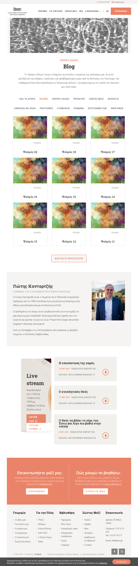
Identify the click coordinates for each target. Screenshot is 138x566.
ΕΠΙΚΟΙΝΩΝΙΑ (37, 491)
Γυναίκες (88, 545)
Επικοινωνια (121, 11)
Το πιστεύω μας (22, 524)
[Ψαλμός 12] (69, 215)
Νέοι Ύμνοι (66, 524)
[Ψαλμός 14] (108, 170)
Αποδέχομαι (121, 562)
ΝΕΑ (81, 11)
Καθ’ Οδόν (42, 533)
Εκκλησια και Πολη (25, 108)
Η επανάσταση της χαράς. (77, 363)
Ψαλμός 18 (69, 152)
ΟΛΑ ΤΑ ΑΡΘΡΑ (27, 98)
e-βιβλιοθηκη (92, 11)
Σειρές (64, 540)
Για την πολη (56, 11)
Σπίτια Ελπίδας (44, 528)
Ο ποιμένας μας (22, 537)
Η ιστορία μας (21, 528)
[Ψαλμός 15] (69, 170)
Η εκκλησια (63, 108)
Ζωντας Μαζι (71, 11)
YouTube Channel (34, 427)
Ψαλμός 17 (108, 152)
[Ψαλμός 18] (69, 126)
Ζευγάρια (88, 533)
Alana (40, 541)
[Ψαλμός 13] (30, 215)
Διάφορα (65, 545)
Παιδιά (87, 519)
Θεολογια (113, 98)
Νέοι (86, 528)
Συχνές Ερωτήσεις (23, 541)
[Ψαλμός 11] (108, 215)
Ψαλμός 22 (30, 152)
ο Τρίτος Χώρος (45, 537)
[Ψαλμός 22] (30, 126)
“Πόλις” (41, 519)
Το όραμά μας (21, 533)
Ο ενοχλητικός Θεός (73, 392)
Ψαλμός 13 (30, 241)
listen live (33, 419)
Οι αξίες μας (20, 519)
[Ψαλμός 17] (108, 126)
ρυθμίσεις (103, 563)
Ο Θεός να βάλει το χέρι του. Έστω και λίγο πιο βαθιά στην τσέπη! (80, 423)
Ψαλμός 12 (69, 241)
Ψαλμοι (43, 98)
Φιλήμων (42, 524)
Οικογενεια (117, 108)
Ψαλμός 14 (108, 196)
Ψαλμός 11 (108, 241)
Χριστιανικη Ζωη (97, 108)
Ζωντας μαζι (96, 98)
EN (107, 11)
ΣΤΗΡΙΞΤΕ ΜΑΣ (95, 491)
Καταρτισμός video (69, 528)
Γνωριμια (42, 11)
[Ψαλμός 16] (30, 170)
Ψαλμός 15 (69, 196)
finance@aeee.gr (112, 484)
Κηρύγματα (66, 519)
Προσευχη (79, 98)
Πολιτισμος (46, 108)
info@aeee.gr (45, 484)
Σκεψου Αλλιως (60, 98)
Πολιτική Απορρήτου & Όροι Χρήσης (63, 554)
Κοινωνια (79, 108)
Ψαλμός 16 (30, 196)
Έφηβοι (87, 524)
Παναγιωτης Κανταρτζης (83, 369)
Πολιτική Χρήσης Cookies (93, 554)
